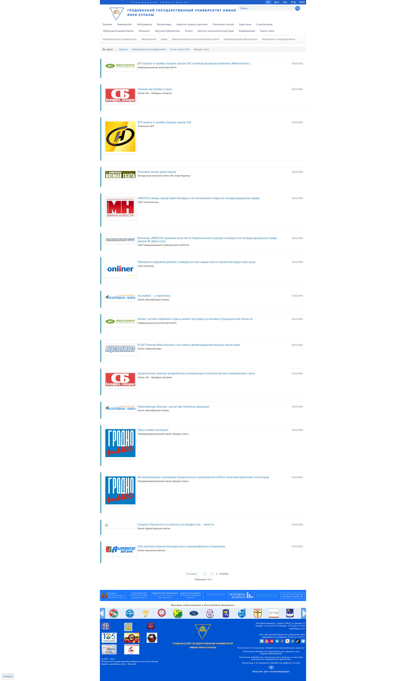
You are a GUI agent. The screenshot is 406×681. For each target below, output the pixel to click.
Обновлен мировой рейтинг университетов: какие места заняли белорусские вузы (196, 262)
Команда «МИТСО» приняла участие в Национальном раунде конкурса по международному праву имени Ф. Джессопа (207, 239)
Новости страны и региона (192, 24)
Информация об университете (120, 39)
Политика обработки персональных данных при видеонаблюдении (271, 652)
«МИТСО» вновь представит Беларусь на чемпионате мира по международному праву (198, 198)
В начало (192, 573)
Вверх (9, 676)
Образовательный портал (118, 30)
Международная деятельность (240, 39)
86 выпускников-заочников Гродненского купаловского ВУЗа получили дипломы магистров (203, 477)
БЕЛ (276, 2)
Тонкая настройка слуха (155, 89)
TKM (302, 2)
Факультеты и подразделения (278, 39)
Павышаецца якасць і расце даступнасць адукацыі (173, 406)
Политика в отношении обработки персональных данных (271, 648)
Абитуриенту (144, 24)
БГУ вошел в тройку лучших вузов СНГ (164, 122)
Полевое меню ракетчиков (157, 172)
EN (285, 2)
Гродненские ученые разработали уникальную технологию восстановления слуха (196, 373)
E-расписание (264, 24)
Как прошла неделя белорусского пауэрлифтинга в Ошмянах (181, 546)
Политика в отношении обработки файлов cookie (271, 663)
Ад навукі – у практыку (154, 295)
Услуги (189, 30)
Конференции (247, 30)
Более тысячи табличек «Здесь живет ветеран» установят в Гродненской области (195, 319)
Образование (148, 39)
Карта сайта (267, 30)
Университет (124, 24)
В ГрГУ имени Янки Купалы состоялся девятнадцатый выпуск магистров (189, 345)
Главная (107, 24)
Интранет (144, 30)
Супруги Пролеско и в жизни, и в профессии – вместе (176, 524)
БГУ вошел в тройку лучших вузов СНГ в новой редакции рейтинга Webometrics (194, 63)
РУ (268, 2)
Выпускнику (164, 24)
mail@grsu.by (297, 629)
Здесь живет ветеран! (153, 430)
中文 (293, 2)
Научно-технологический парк (216, 30)
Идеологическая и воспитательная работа (195, 39)
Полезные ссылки (223, 24)
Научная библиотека (167, 30)
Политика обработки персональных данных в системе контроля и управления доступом (271, 658)
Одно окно (245, 24)
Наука (164, 39)
